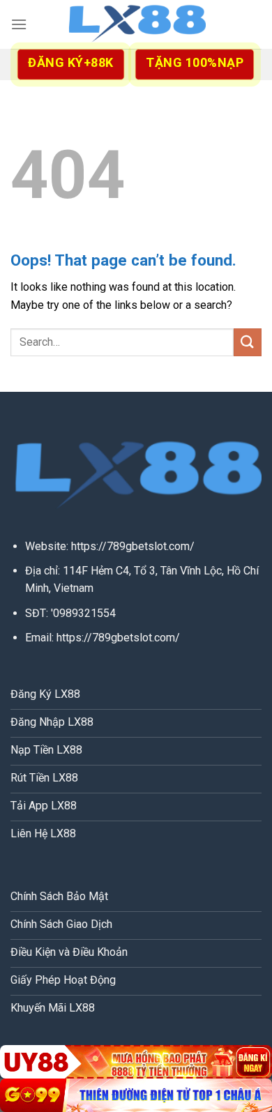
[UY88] (136, 1062)
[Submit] (248, 342)
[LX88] (136, 24)
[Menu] (18, 24)
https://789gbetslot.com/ (133, 546)
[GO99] (136, 1095)
